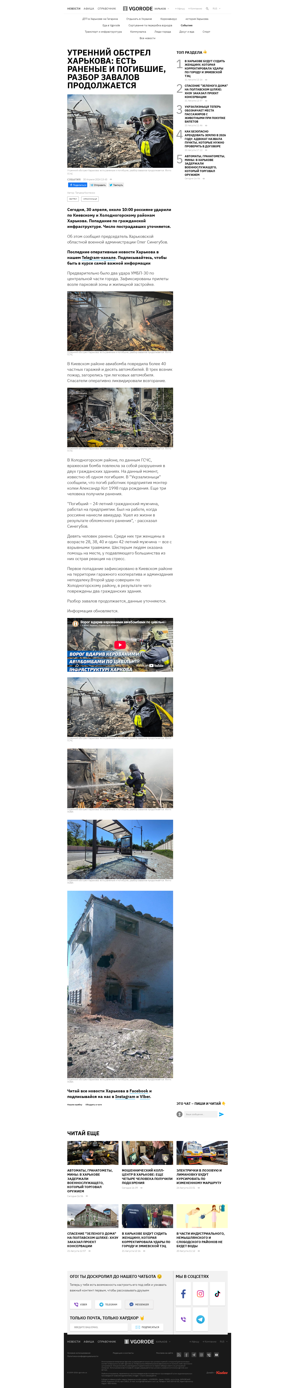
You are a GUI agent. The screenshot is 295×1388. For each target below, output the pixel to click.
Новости (73, 8)
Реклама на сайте (164, 1353)
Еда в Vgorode (111, 25)
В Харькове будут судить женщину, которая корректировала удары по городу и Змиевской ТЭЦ (205, 68)
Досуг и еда (186, 31)
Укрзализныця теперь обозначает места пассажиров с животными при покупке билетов (205, 114)
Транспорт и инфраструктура (103, 31)
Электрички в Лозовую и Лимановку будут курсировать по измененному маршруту (199, 1176)
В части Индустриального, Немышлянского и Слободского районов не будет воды (201, 1239)
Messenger (142, 1304)
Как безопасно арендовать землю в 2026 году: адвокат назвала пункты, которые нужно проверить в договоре (205, 139)
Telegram (111, 1304)
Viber (145, 1096)
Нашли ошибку (74, 1105)
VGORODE (142, 1341)
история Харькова (197, 18)
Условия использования (78, 1353)
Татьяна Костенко (85, 192)
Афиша (89, 8)
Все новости (147, 38)
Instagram (125, 1096)
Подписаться (150, 1327)
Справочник (107, 8)
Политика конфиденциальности (82, 1356)
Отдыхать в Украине (139, 18)
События (186, 25)
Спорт (206, 31)
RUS (215, 8)
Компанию (196, 8)
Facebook (139, 1091)
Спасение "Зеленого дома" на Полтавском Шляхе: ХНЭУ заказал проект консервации (206, 91)
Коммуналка (138, 31)
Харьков (161, 1342)
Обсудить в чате (94, 1105)
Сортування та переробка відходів (150, 25)
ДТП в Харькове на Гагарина (100, 18)
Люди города (162, 31)
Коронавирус (168, 18)
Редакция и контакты (123, 1353)
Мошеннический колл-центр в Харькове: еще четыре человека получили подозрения (147, 1176)
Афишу (181, 8)
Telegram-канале (99, 257)
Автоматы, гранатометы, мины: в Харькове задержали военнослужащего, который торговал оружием (205, 165)
